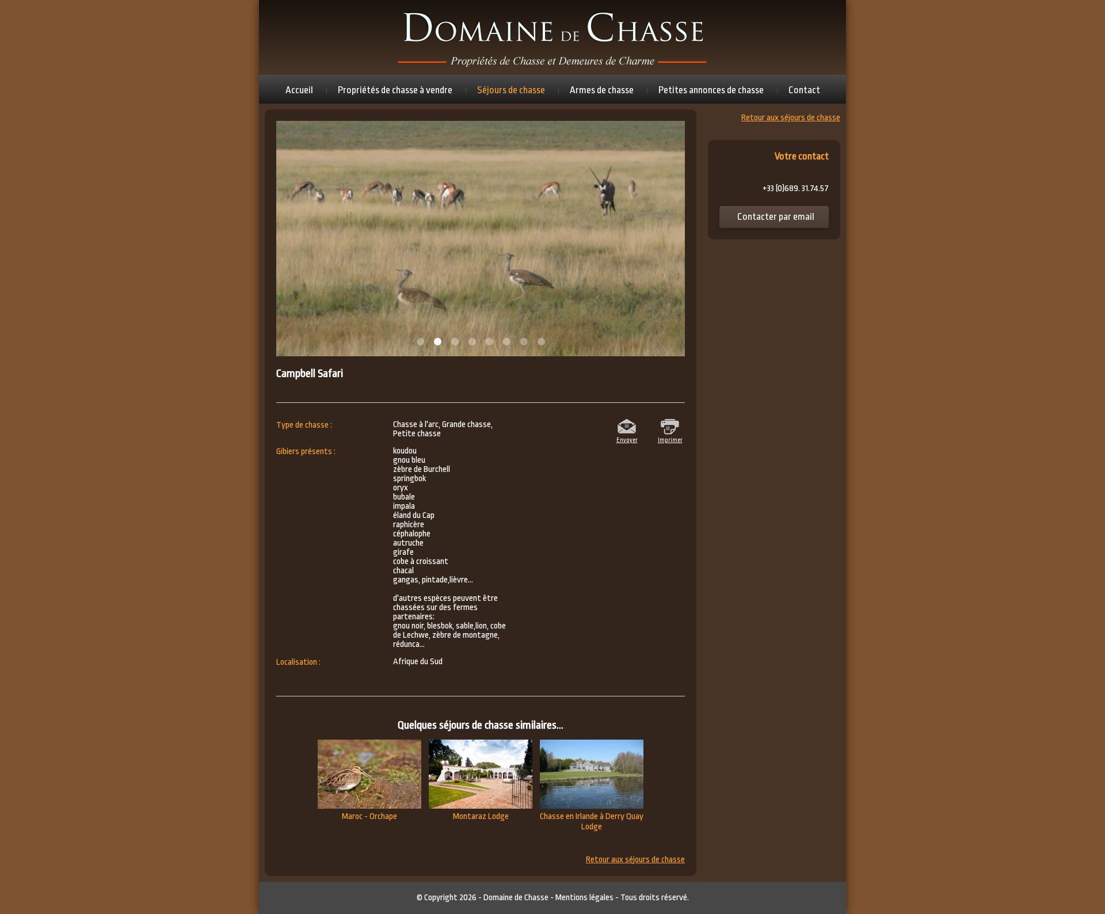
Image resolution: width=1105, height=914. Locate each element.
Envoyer (627, 439)
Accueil (299, 90)
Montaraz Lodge (481, 816)
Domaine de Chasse (515, 897)
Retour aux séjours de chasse (635, 860)
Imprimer (670, 439)
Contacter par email (775, 216)
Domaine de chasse (552, 37)
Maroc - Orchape (369, 816)
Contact (804, 90)
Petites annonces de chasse (711, 90)
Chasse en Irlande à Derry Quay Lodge (591, 822)
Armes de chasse (602, 90)
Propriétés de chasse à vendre (395, 90)
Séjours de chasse (511, 90)
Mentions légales (584, 897)
